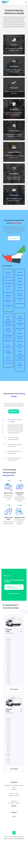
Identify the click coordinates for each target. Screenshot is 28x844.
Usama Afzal (21, 838)
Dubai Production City (20, 346)
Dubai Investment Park (20, 318)
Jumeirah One (8, 292)
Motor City (20, 341)
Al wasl (20, 287)
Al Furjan (8, 357)
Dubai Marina (8, 277)
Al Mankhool (19, 275)
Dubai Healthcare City (8, 330)
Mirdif (8, 316)
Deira (8, 289)
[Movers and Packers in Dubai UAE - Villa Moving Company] (5, 2)
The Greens (8, 360)
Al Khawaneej (19, 303)
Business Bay (8, 283)
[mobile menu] (26, 2)
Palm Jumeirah (8, 280)
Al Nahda (19, 278)
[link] (14, 426)
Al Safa (20, 281)
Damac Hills (20, 290)
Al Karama (20, 272)
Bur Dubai (8, 286)
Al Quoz (20, 333)
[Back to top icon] (14, 832)
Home (14, 816)
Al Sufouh (19, 284)
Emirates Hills (8, 363)
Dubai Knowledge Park (8, 352)
